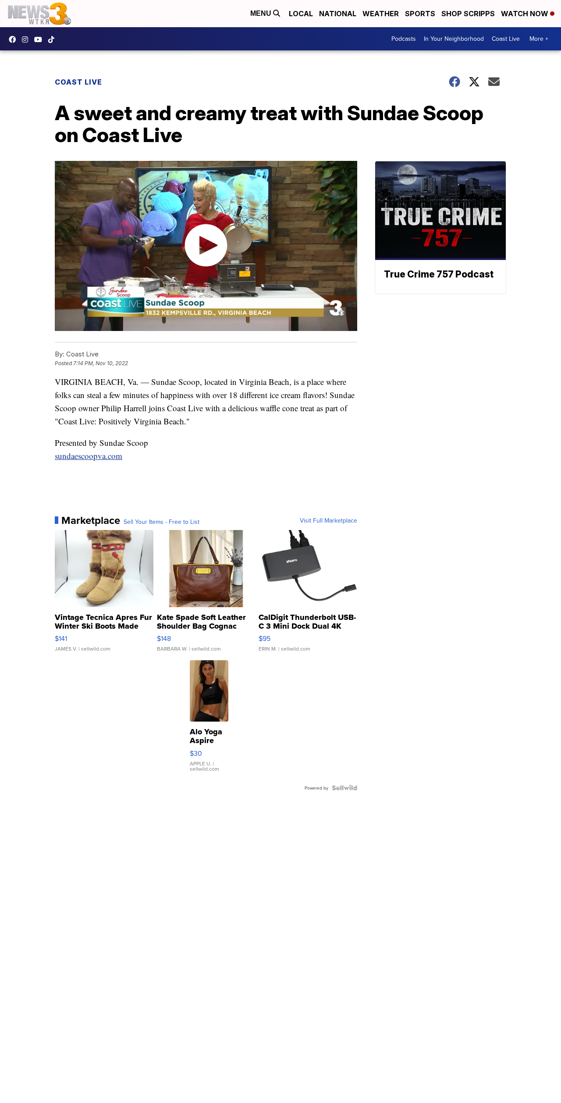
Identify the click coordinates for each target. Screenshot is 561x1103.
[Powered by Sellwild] (344, 788)
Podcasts (403, 38)
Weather (380, 13)
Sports (420, 13)
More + (538, 38)
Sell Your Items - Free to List (161, 522)
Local (301, 13)
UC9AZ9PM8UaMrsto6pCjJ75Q (40, 39)
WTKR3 (14, 39)
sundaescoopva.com (88, 455)
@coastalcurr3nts (53, 39)
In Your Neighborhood (454, 38)
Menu (261, 13)
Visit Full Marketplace (328, 520)
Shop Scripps (468, 13)
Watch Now (525, 13)
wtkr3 (27, 39)
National (337, 13)
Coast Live (506, 38)
